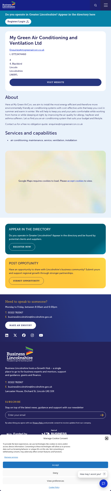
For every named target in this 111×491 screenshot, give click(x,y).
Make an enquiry (20, 325)
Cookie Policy (54, 487)
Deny (55, 472)
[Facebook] (24, 335)
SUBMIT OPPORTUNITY (26, 281)
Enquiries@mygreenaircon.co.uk (27, 50)
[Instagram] (32, 335)
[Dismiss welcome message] (104, 474)
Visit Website (55, 82)
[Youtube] (41, 335)
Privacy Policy (38, 423)
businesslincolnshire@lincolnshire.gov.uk (30, 317)
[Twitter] (15, 335)
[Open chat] (103, 483)
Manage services (11, 457)
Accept (55, 464)
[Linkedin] (6, 335)
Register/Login (16, 21)
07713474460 (19, 54)
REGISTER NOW (22, 247)
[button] (106, 438)
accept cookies (75, 181)
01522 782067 (15, 312)
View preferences (55, 480)
